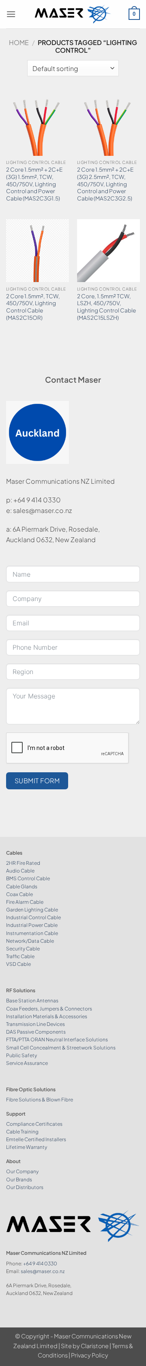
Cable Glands (21, 886)
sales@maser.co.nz (42, 1271)
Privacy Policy (89, 1355)
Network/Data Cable (30, 941)
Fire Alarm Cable (24, 902)
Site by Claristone (85, 1345)
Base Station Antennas (32, 1001)
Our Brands (19, 1179)
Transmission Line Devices (35, 1024)
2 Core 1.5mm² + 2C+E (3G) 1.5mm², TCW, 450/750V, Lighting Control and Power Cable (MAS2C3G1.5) (34, 184)
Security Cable (23, 949)
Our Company (22, 1171)
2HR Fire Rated (23, 863)
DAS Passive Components (36, 1032)
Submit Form (37, 780)
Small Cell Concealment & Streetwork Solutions (61, 1048)
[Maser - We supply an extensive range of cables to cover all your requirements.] (73, 14)
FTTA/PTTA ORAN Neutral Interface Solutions (57, 1039)
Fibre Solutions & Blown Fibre (39, 1100)
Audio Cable (20, 871)
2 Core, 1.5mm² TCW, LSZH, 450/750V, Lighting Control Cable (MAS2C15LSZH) (106, 307)
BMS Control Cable (28, 878)
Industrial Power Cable (32, 925)
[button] (11, 14)
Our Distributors (24, 1187)
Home (19, 42)
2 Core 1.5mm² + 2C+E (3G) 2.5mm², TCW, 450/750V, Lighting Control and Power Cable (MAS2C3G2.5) (105, 184)
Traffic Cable (20, 956)
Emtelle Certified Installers (36, 1139)
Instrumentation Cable (32, 933)
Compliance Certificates (34, 1124)
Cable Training (22, 1132)
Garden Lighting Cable (32, 910)
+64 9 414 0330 (40, 1263)
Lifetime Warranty (26, 1147)
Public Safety (21, 1055)
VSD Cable (18, 964)
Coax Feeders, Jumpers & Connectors (49, 1009)
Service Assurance (27, 1063)
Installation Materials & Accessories (46, 1016)
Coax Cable (19, 894)
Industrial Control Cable (33, 917)
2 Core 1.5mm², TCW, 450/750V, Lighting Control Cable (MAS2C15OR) (33, 307)
